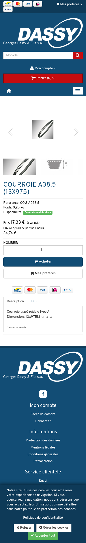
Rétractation (43, 461)
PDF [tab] (34, 301)
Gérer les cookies (55, 528)
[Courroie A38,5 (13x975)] (42, 129)
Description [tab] (15, 301)
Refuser (25, 528)
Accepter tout (44, 535)
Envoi (43, 480)
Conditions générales (43, 454)
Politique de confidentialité (43, 518)
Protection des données (43, 440)
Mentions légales (43, 447)
